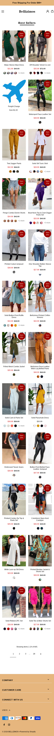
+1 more (21, 73)
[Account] (47, 11)
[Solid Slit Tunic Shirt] (40, 144)
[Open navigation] (9, 11)
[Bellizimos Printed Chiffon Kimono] (40, 296)
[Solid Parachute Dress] (40, 399)
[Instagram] (9, 725)
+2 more (47, 629)
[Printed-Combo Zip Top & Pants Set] (14, 499)
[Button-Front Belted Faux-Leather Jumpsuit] (40, 448)
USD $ (4, 710)
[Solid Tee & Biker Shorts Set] (40, 602)
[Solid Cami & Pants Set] (14, 399)
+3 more (47, 223)
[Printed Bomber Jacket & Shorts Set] (40, 550)
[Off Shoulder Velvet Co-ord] (40, 46)
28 (34, 654)
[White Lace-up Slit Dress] (14, 550)
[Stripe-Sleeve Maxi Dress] (14, 46)
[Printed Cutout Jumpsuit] (14, 245)
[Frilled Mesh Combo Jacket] (14, 347)
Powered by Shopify (28, 732)
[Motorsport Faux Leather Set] (40, 95)
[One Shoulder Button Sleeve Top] (40, 245)
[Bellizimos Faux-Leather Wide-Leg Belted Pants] (40, 347)
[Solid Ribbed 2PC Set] (14, 602)
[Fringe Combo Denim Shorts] (14, 194)
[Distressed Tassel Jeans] (14, 448)
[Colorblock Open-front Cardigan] (40, 499)
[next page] (40, 653)
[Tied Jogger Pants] (14, 144)
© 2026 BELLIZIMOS (10, 732)
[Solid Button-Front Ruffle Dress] (14, 296)
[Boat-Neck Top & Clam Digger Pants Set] (40, 194)
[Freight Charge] (14, 91)
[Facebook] (4, 725)
